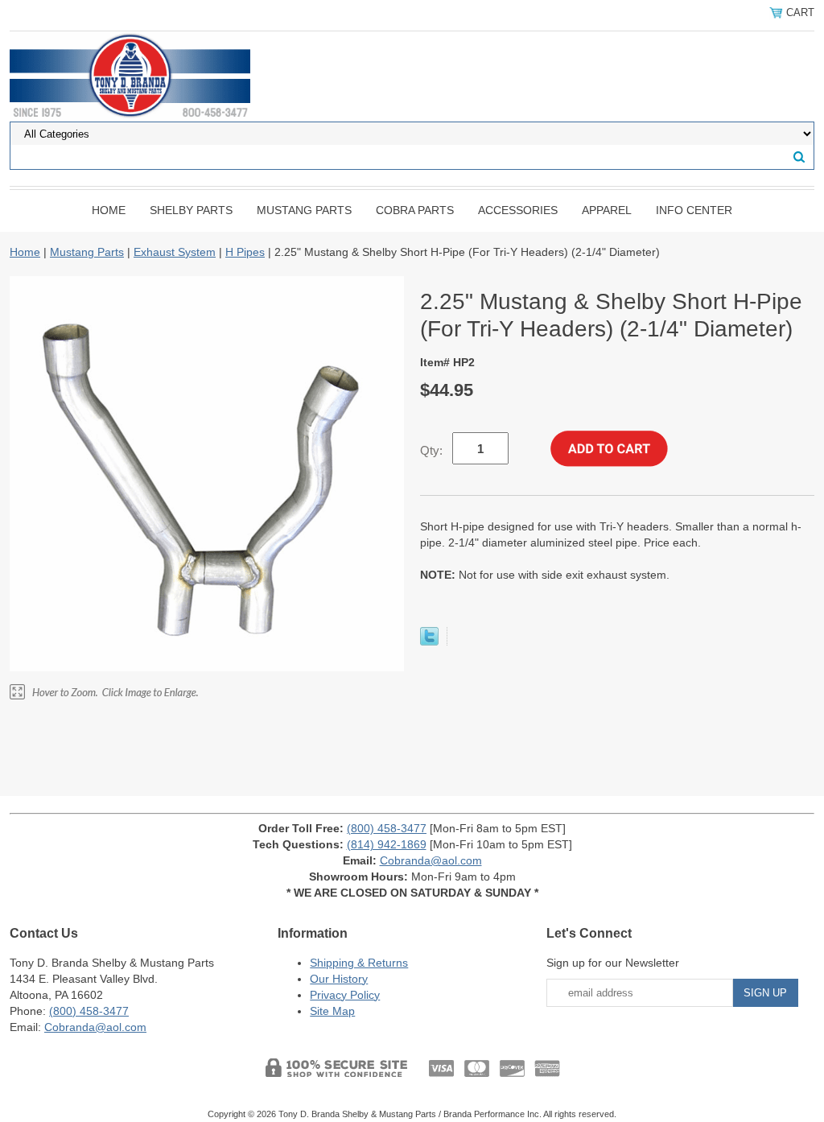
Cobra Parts (415, 210)
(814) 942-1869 (386, 844)
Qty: (431, 450)
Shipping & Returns (359, 962)
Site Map (332, 1010)
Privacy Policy (345, 994)
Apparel (607, 210)
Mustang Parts (304, 210)
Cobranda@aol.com (431, 860)
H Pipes (245, 251)
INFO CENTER (694, 210)
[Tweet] (429, 641)
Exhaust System (175, 251)
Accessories (518, 210)
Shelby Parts (191, 210)
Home (109, 210)
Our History (339, 978)
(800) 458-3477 (386, 828)
